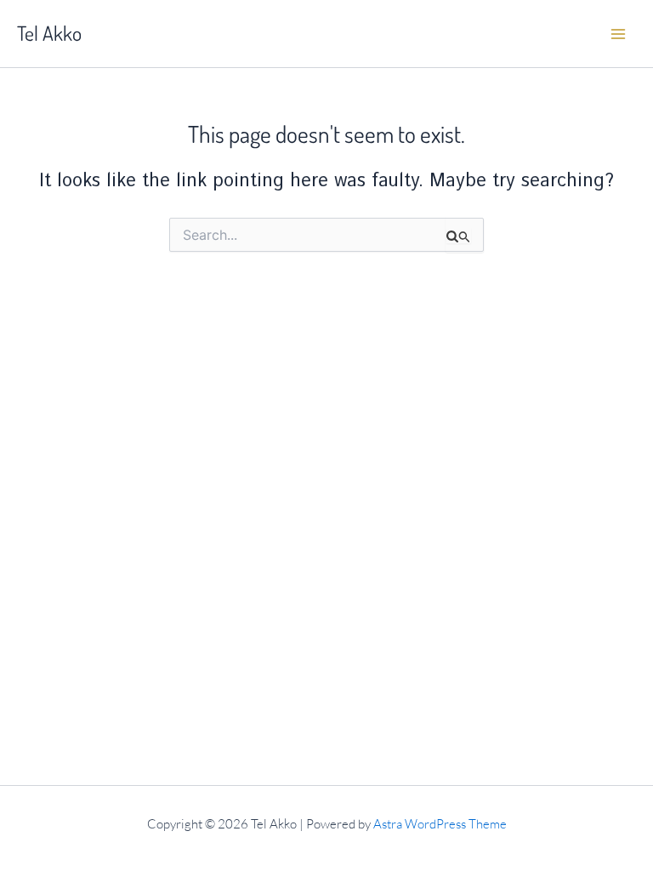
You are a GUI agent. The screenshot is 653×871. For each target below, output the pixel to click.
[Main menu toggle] (618, 34)
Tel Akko (49, 33)
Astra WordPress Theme (440, 824)
